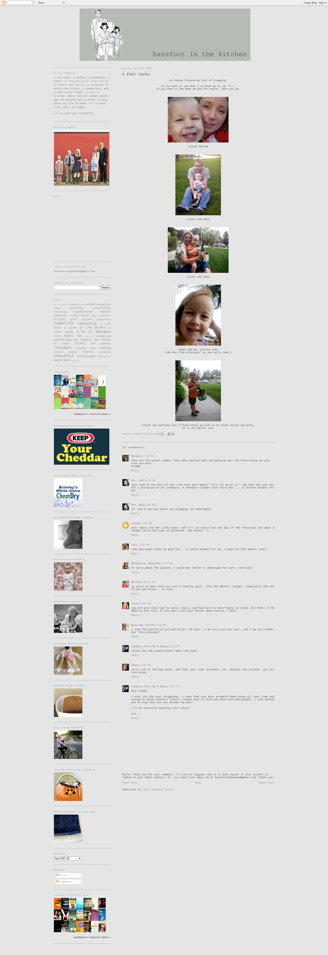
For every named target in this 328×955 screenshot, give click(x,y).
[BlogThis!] (162, 434)
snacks (73, 352)
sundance (105, 352)
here (231, 86)
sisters (59, 352)
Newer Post (129, 782)
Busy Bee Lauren (142, 625)
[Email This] (158, 434)
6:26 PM (150, 480)
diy (94, 315)
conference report (92, 312)
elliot (59, 319)
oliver (80, 343)
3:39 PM (160, 625)
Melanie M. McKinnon (145, 563)
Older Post (266, 782)
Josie (135, 603)
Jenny (135, 665)
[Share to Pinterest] (173, 434)
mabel (69, 336)
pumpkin (105, 343)
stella (88, 352)
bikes (81, 305)
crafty (74, 315)
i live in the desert (85, 327)
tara (134, 545)
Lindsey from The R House (149, 646)
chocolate (61, 312)
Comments (65, 881)
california (76, 308)
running (81, 348)
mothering (62, 340)
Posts (63, 875)
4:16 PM (148, 456)
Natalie (136, 582)
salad (93, 348)
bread (90, 304)
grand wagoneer (82, 319)
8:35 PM (145, 665)
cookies (60, 315)
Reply (135, 470)
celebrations (102, 308)
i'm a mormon (94, 332)
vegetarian (104, 356)
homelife (64, 323)
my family (83, 340)
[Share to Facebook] (169, 434)
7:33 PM (144, 545)
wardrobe (61, 360)
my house (103, 340)
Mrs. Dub (137, 480)
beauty (73, 304)
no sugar (61, 343)
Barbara (136, 456)
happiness (104, 319)
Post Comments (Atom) (159, 789)
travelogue (85, 356)
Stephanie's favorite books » (92, 414)
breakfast (104, 304)
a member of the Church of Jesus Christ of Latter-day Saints (82, 81)
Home (198, 782)
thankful (64, 356)
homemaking (87, 323)
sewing (105, 348)
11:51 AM (149, 582)
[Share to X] (165, 434)
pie (93, 343)
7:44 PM (166, 563)
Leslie (135, 523)
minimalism (103, 336)
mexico (89, 336)
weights (75, 360)
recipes (62, 348)
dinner (85, 315)
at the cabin (61, 305)
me (79, 336)
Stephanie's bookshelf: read (71, 894)
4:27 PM (174, 686)
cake (57, 308)
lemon (57, 336)
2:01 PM (145, 603)
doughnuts (105, 315)
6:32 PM (174, 646)
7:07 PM (147, 523)
